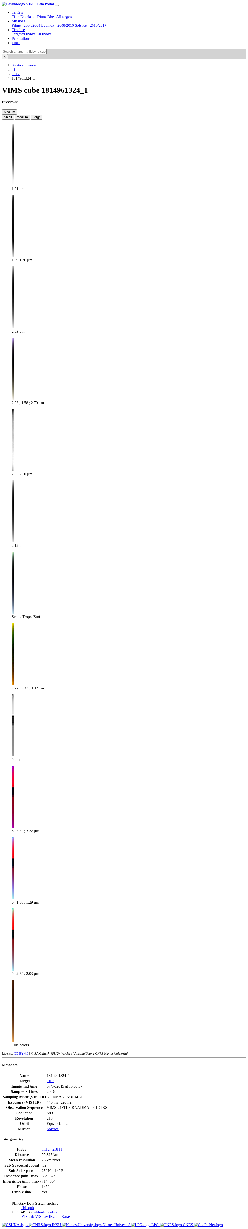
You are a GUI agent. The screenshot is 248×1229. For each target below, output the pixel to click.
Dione (41, 17)
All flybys (43, 34)
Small (8, 117)
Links (16, 43)
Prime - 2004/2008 (26, 25)
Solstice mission (24, 65)
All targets (64, 17)
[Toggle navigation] (57, 5)
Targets (17, 12)
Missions (18, 21)
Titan (15, 17)
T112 (16, 74)
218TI (57, 1149)
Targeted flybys (23, 34)
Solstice (53, 1129)
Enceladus (28, 17)
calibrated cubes (45, 1212)
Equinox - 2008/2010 (57, 25)
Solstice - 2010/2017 (90, 25)
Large (36, 117)
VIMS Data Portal (40, 4)
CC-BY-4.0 (21, 1053)
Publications (21, 38)
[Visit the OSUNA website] (15, 1225)
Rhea (51, 17)
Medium (9, 112)
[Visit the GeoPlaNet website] (208, 1225)
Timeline (18, 30)
